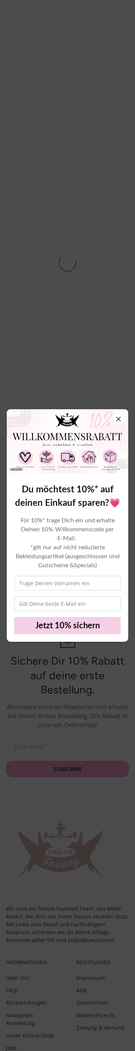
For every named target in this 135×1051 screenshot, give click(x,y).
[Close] (118, 419)
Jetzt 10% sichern (67, 626)
